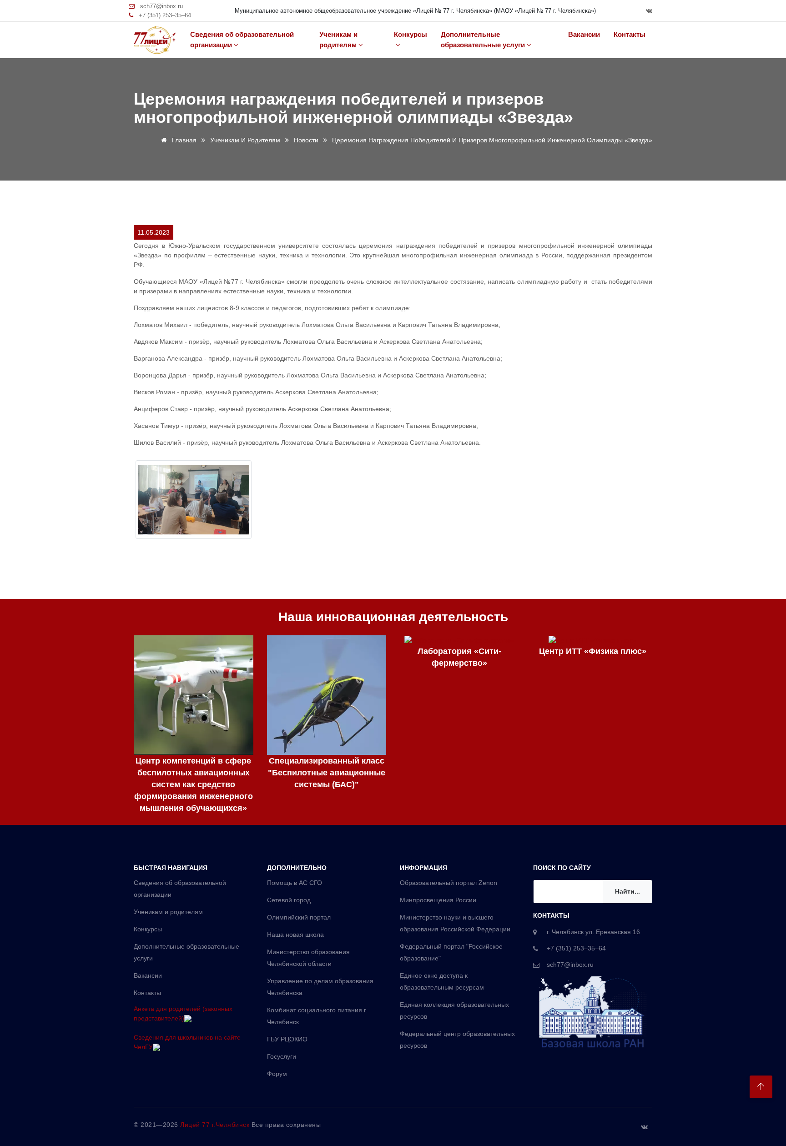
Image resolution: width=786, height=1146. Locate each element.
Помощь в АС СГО (294, 882)
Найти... (627, 891)
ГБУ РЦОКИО (287, 1039)
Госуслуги (281, 1056)
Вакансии (584, 34)
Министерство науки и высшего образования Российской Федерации (455, 923)
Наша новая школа (295, 934)
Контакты (629, 34)
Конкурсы (410, 34)
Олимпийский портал (299, 917)
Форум (277, 1073)
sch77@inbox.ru (160, 6)
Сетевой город (289, 900)
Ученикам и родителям (338, 39)
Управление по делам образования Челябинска (320, 986)
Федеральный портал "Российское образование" (451, 952)
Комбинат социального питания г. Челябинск (317, 1015)
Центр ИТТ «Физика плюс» (592, 651)
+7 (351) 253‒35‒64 (164, 15)
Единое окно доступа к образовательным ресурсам (442, 981)
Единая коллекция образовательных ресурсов (454, 1010)
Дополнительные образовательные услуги (483, 39)
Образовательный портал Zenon (448, 882)
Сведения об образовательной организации (242, 39)
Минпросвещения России (438, 900)
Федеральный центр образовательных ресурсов (457, 1039)
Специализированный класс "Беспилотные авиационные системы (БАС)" (326, 772)
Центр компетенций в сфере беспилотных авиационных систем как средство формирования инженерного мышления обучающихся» (193, 784)
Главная (183, 140)
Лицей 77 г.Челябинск (216, 1124)
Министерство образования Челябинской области (308, 957)
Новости (306, 140)
